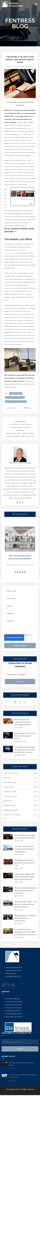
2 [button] (17, 572)
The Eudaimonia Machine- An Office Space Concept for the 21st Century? (25, 749)
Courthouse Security (10, 796)
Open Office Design (10, 782)
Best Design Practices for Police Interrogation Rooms (24, 736)
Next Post (20, 430)
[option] (20, 550)
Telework (6, 778)
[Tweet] (28, 408)
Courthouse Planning (10, 773)
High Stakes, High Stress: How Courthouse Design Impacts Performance (24, 876)
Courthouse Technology (11, 815)
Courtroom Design (9, 792)
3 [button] (20, 572)
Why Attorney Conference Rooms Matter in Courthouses (25, 918)
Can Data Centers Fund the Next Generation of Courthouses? (24, 849)
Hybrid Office (7, 801)
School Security (8, 787)
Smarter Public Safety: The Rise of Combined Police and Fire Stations (25, 904)
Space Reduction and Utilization (16, 401)
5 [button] (24, 572)
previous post (20, 421)
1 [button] (15, 572)
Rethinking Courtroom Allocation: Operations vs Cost (24, 863)
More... (5, 818)
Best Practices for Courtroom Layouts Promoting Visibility (22, 722)
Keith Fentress (14, 66)
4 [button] (22, 572)
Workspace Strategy (10, 810)
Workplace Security (9, 805)
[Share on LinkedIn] (30, 408)
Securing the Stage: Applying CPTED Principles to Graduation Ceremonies (25, 932)
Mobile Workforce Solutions (15, 397)
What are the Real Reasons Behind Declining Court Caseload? (25, 890)
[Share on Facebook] (25, 408)
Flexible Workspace (15, 393)
